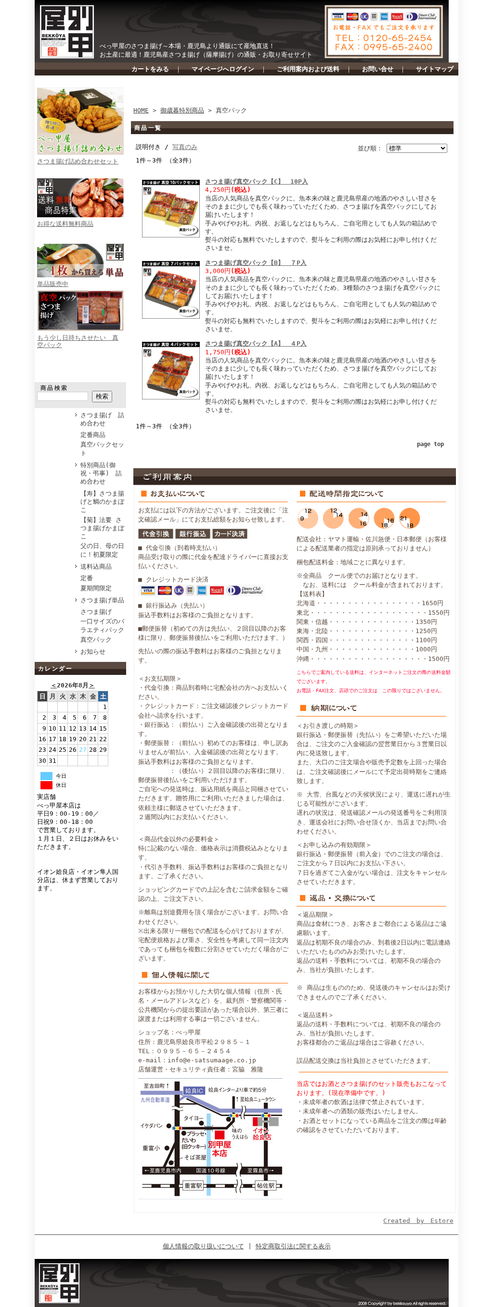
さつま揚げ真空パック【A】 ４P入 (256, 343)
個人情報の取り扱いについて (203, 1246)
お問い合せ (377, 69)
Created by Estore (418, 1220)
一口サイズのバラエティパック (102, 625)
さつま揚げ (96, 611)
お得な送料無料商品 (65, 223)
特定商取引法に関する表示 (293, 1246)
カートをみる (150, 69)
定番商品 (92, 434)
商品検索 (54, 388)
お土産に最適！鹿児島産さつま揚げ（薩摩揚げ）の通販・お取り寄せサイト (206, 54)
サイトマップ (435, 69)
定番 (86, 578)
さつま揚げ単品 (102, 600)
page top (430, 444)
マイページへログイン (223, 69)
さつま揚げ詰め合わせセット (77, 161)
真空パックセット (102, 448)
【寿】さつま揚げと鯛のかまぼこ (102, 502)
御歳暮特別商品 (182, 110)
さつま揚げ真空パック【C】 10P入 (256, 181)
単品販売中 (52, 283)
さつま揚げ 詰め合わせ (102, 419)
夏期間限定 (96, 588)
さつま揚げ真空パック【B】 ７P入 (256, 262)
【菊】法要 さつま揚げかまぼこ (102, 528)
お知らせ (92, 651)
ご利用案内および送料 (308, 69)
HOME (141, 110)
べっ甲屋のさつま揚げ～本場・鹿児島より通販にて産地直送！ (187, 46)
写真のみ (184, 146)
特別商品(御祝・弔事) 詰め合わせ (101, 473)
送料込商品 (96, 566)
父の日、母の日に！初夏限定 (102, 550)
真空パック (96, 639)
